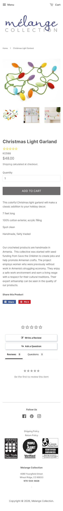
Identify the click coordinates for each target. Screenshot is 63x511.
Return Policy (31, 435)
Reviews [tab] (11, 354)
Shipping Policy (31, 431)
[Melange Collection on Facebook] (24, 417)
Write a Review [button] (33, 337)
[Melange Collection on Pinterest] (32, 417)
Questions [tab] (33, 354)
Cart (57, 4)
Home (5, 48)
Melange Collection (42, 500)
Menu (10, 4)
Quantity (7, 172)
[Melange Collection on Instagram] (39, 417)
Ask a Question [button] (33, 346)
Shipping (7, 164)
